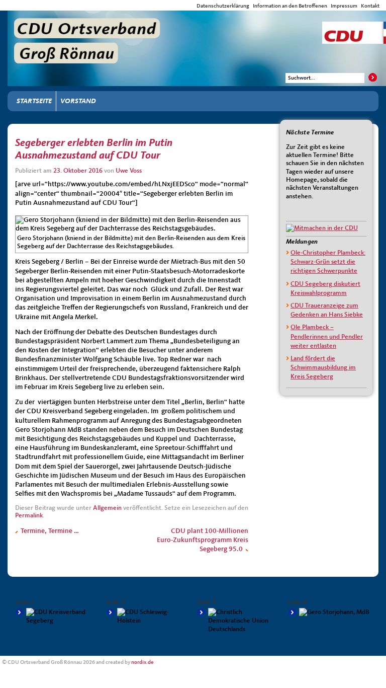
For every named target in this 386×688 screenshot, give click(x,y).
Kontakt (370, 6)
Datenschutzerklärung (223, 6)
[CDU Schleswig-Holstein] (147, 616)
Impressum (344, 6)
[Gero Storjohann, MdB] (329, 612)
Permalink (29, 515)
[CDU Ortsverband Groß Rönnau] (197, 19)
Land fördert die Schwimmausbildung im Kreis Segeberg (323, 367)
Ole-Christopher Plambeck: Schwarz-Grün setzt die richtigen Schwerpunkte (328, 262)
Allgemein (107, 508)
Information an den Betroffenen (290, 6)
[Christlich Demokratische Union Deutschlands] (238, 621)
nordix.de (142, 662)
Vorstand (78, 101)
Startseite (34, 101)
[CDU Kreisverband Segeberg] (56, 616)
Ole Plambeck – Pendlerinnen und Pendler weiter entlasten (327, 336)
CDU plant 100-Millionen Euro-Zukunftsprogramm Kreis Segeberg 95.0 (202, 540)
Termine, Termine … (49, 530)
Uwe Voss (129, 171)
